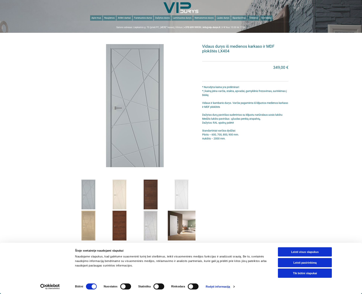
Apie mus (96, 18)
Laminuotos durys (182, 18)
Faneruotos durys (143, 18)
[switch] (125, 286)
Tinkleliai (253, 18)
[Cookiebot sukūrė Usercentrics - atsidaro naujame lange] (50, 286)
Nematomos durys (204, 18)
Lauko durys (223, 18)
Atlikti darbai (124, 18)
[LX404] (135, 105)
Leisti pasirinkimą (305, 262)
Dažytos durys (162, 18)
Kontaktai (266, 18)
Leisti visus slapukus (305, 251)
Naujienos (109, 18)
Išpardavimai (239, 18)
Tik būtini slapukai (305, 273)
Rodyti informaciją (218, 286)
